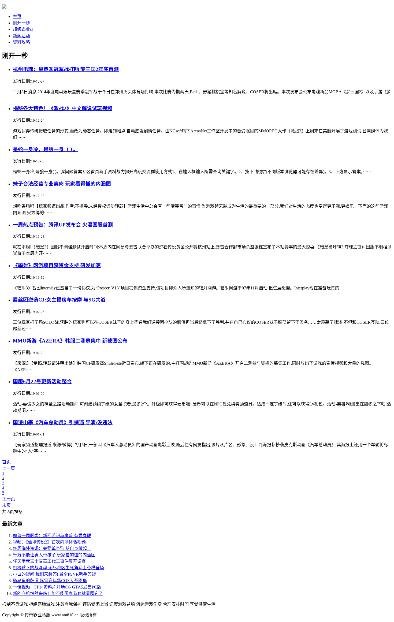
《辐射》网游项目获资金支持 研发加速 (57, 265)
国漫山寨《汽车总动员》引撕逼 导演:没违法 (63, 422)
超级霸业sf (23, 29)
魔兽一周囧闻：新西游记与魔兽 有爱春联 (52, 535)
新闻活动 (21, 35)
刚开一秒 (21, 23)
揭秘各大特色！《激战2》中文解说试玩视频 (62, 108)
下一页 (8, 499)
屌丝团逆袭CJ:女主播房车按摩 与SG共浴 (59, 300)
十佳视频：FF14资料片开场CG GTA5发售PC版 (57, 587)
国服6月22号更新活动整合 (42, 381)
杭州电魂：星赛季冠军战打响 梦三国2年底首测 (66, 69)
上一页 (8, 468)
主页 (17, 16)
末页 (6, 505)
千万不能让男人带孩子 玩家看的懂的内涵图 (54, 555)
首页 (6, 462)
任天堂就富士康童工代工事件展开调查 (49, 561)
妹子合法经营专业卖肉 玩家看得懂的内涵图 (62, 184)
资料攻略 (21, 42)
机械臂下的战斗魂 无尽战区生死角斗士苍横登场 (58, 567)
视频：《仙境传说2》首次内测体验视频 (49, 542)
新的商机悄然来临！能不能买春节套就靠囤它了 (58, 593)
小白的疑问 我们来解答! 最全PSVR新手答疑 (54, 574)
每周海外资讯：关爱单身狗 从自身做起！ (52, 548)
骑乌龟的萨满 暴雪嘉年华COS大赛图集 (50, 580)
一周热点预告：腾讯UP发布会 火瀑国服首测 (63, 225)
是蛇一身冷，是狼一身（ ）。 (45, 149)
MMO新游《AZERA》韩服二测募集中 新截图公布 (70, 341)
